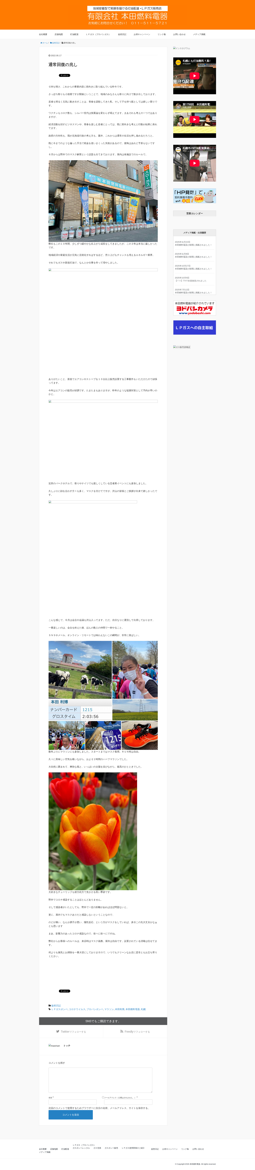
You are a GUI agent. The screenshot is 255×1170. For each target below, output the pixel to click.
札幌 (143, 1009)
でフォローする (73, 1031)
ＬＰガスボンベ (59, 1009)
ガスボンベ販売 (111, 1148)
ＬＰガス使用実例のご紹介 (133, 1148)
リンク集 (162, 34)
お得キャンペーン (142, 34)
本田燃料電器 (133, 1009)
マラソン (109, 1009)
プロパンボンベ (95, 1009)
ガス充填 (97, 1148)
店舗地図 (59, 34)
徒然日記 (122, 34)
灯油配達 (74, 34)
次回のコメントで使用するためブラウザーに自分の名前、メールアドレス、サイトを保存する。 (99, 1108)
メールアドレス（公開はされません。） (120, 1098)
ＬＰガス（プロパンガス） (98, 34)
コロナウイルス (77, 1009)
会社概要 (43, 34)
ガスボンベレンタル (81, 1148)
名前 (50, 1098)
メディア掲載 (199, 34)
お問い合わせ (179, 34)
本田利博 (119, 1009)
